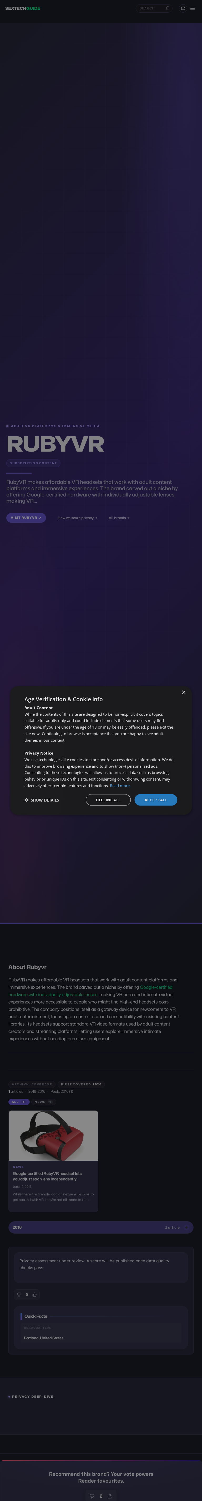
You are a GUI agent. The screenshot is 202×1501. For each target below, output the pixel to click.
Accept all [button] (156, 799)
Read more (120, 785)
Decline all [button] (108, 799)
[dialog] (101, 750)
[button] (41, 800)
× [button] (183, 692)
